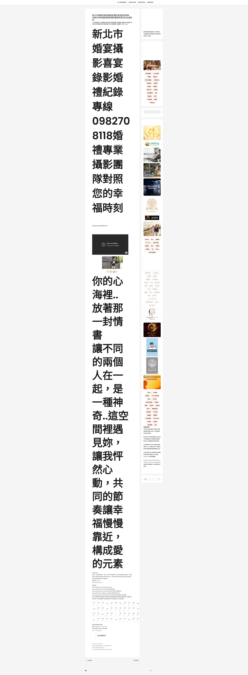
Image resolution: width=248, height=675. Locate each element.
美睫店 (146, 292)
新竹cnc (157, 302)
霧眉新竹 (152, 31)
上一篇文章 (88, 660)
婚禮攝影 (119, 22)
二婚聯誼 (157, 245)
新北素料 (154, 295)
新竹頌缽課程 (148, 73)
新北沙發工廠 (156, 418)
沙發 (152, 282)
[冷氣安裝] (152, 347)
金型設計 (151, 285)
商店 (152, 239)
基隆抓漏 (149, 96)
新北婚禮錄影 (105, 24)
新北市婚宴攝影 (112, 24)
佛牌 (146, 285)
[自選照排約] (152, 170)
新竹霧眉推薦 (152, 34)
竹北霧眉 (156, 31)
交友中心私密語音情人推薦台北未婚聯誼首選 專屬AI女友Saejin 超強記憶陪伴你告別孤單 (152, 431)
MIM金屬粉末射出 (149, 302)
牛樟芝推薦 (149, 99)
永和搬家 (149, 86)
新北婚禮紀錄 (99, 24)
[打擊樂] (152, 144)
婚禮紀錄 (124, 22)
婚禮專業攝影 (114, 22)
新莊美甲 (151, 405)
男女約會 (154, 399)
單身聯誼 (147, 245)
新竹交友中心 (152, 305)
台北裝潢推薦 (148, 418)
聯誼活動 (147, 395)
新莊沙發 (146, 282)
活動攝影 (119, 24)
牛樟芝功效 (152, 102)
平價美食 (155, 421)
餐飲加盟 (155, 76)
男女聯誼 (155, 392)
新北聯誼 (149, 421)
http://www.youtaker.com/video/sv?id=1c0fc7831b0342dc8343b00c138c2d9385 (109, 595)
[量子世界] (152, 382)
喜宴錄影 (108, 22)
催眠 (155, 424)
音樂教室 (149, 276)
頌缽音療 (156, 402)
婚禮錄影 (128, 22)
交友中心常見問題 (155, 395)
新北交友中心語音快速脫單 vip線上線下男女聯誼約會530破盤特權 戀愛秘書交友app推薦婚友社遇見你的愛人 (152, 439)
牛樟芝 (155, 96)
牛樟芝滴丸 (155, 411)
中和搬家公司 (156, 80)
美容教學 (155, 83)
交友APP (149, 392)
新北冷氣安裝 (155, 279)
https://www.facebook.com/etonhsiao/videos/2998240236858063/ (106, 591)
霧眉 (149, 31)
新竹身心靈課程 (148, 80)
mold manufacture (152, 298)
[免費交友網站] (152, 330)
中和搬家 (149, 76)
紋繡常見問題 (154, 408)
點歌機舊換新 (150, 2)
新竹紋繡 (157, 34)
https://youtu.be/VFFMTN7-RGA (100, 225)
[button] (159, 2)
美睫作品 (158, 405)
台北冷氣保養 (156, 73)
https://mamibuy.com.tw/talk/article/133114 (102, 587)
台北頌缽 (149, 36)
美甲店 (148, 408)
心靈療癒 (157, 239)
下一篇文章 (136, 660)
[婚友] (152, 205)
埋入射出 (147, 239)
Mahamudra (148, 242)
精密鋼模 (155, 415)
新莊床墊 (148, 279)
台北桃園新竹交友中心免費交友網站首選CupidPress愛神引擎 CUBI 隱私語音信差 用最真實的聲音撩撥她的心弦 (152, 446)
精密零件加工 (148, 272)
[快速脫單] (152, 229)
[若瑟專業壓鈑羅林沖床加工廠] (152, 218)
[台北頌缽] (152, 365)
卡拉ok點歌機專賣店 (121, 2)
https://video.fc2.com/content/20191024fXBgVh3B (103, 589)
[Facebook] (85, 670)
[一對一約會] (152, 155)
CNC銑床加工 (156, 272)
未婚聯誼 (147, 249)
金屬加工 (155, 276)
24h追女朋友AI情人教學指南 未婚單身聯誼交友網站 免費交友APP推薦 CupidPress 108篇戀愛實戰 (152, 454)
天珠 (152, 249)
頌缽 (156, 92)
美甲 (151, 292)
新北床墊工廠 (157, 292)
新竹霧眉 (146, 31)
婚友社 (157, 249)
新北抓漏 (157, 285)
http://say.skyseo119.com (97, 582)
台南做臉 (155, 89)
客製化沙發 (149, 89)
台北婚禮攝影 (102, 22)
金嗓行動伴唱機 (141, 2)
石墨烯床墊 (149, 83)
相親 (149, 295)
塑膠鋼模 (149, 415)
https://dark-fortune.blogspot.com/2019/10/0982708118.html (106, 593)
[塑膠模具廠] (152, 187)
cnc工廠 (148, 289)
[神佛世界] (152, 133)
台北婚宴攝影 (96, 22)
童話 (152, 245)
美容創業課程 (150, 92)
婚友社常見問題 (152, 252)
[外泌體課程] (152, 65)
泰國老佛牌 (155, 289)
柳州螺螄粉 (150, 424)
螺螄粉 (155, 99)
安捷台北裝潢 (156, 242)
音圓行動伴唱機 (132, 2)
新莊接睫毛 (148, 411)
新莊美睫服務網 (101, 635)
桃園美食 (155, 86)
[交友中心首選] (152, 314)
